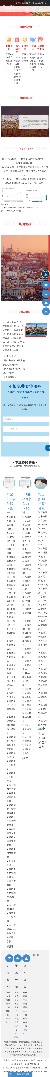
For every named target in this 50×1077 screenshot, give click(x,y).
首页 (12, 6)
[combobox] (6, 429)
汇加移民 (20, 1067)
